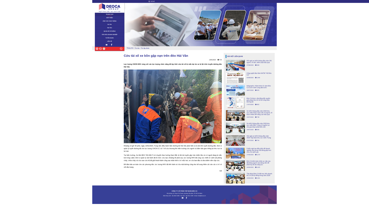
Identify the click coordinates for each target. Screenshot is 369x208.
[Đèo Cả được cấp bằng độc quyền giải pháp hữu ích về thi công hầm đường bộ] (249, 108)
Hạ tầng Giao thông (101, 24)
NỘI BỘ (152, 1)
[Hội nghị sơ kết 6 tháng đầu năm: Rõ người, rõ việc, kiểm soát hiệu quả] (249, 70)
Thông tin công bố (101, 31)
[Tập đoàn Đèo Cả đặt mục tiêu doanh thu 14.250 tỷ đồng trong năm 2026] (249, 183)
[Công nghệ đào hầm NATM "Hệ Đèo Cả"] (249, 82)
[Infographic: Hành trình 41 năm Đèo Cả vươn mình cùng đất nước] (249, 95)
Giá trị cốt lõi (99, 34)
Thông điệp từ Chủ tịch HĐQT (104, 17)
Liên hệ (109, 41)
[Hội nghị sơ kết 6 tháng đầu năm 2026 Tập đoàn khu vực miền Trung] (249, 145)
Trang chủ (109, 14)
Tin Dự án (98, 28)
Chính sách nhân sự (101, 38)
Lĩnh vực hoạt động (109, 21)
